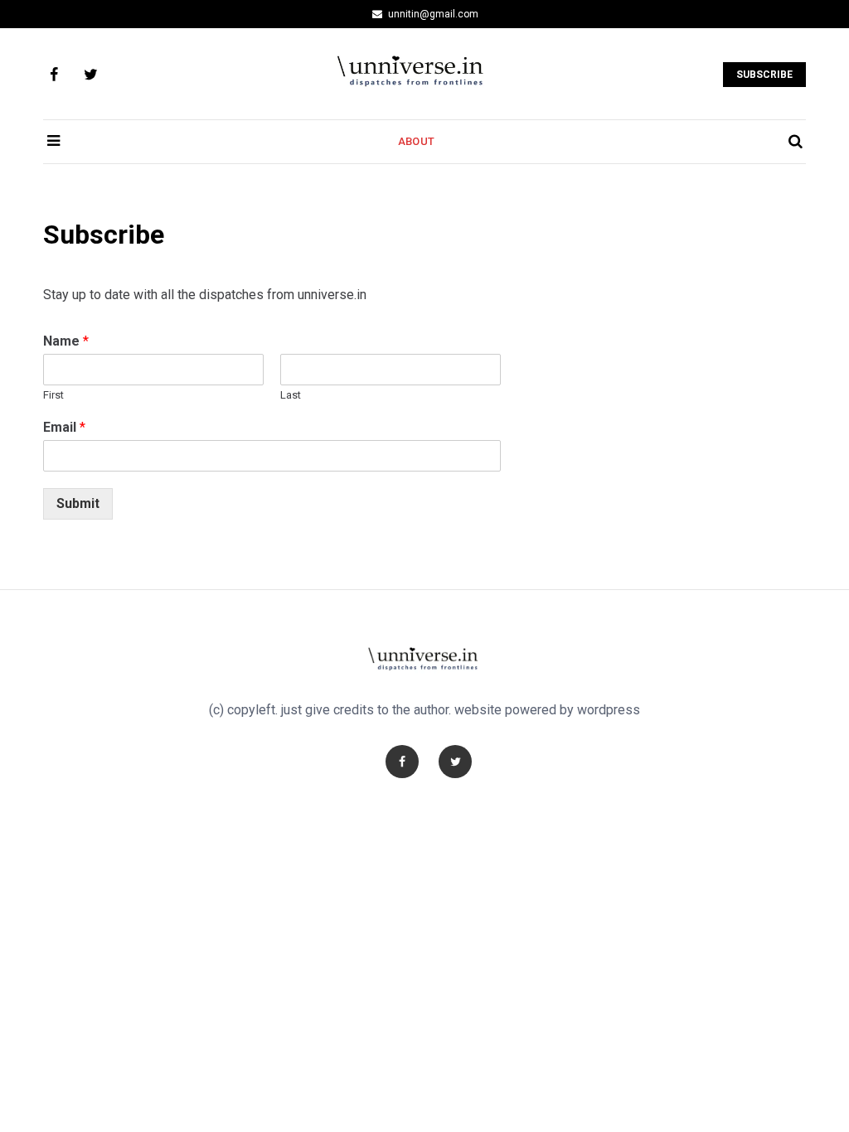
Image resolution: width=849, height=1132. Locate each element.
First (53, 395)
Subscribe (764, 74)
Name (66, 341)
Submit (77, 503)
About (416, 141)
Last (290, 395)
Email (64, 427)
